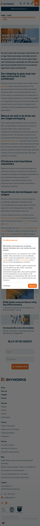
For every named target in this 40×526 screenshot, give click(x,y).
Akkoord (32, 286)
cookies (5, 260)
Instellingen (6, 286)
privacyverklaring (24, 260)
